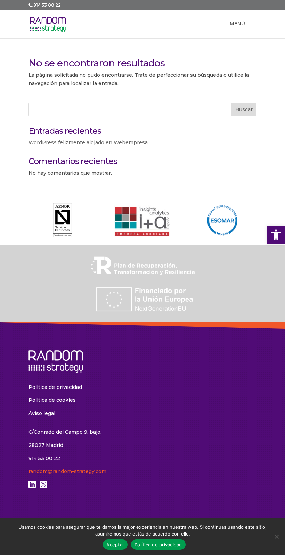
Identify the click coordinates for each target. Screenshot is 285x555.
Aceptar (115, 544)
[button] (276, 235)
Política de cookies (52, 400)
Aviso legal (41, 413)
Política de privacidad (55, 387)
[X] (43, 486)
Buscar (244, 109)
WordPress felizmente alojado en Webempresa (88, 142)
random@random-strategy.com (67, 471)
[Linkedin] (32, 486)
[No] (276, 536)
